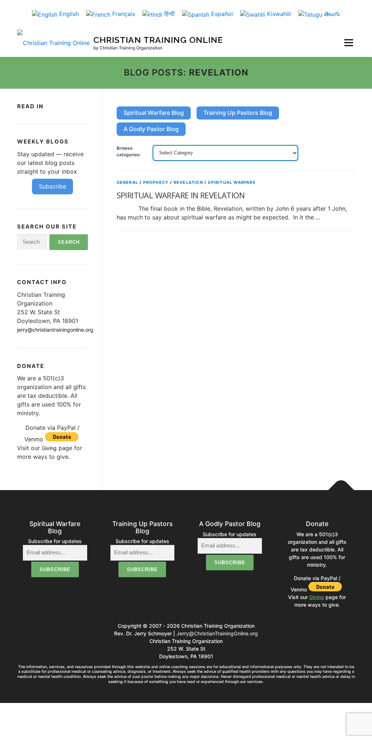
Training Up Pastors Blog (237, 112)
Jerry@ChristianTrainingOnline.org (217, 633)
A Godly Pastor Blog (151, 129)
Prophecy (156, 182)
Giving (49, 448)
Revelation (188, 182)
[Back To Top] (341, 490)
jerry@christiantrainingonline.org (55, 330)
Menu (348, 42)
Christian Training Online (158, 40)
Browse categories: (129, 151)
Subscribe (52, 186)
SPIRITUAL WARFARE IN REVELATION (180, 195)
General (127, 182)
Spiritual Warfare (231, 182)
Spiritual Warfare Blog (154, 112)
